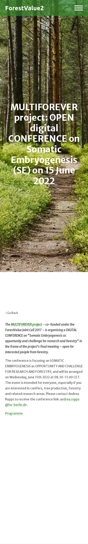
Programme (14, 413)
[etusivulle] (24, 8)
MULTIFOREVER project (26, 324)
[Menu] (78, 8)
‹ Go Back (11, 313)
